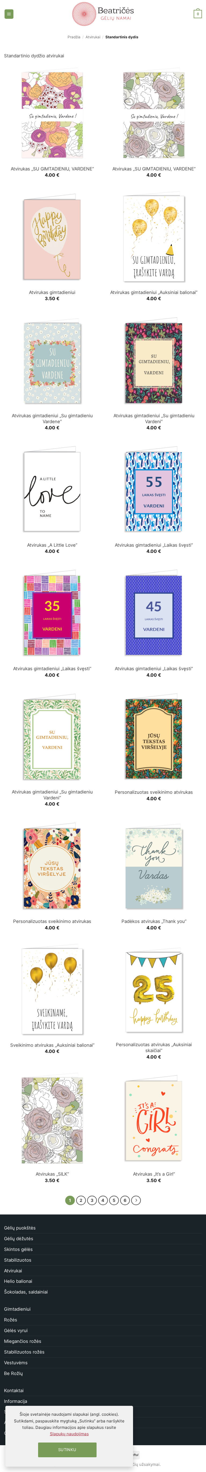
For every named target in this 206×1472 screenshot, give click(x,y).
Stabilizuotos (17, 1260)
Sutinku (67, 1449)
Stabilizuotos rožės (24, 1352)
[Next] (136, 1200)
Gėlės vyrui (16, 1330)
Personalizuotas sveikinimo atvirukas (154, 792)
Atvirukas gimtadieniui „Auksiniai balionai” (153, 292)
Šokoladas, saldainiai (26, 1292)
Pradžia (74, 37)
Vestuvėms (16, 1362)
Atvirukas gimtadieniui (52, 292)
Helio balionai (18, 1281)
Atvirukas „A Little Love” (52, 545)
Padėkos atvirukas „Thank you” (154, 921)
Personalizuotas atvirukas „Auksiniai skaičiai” (154, 1047)
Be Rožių (13, 1373)
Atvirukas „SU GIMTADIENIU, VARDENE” (52, 169)
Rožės (10, 1319)
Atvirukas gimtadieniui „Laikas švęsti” (154, 545)
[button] (9, 13)
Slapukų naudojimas (69, 1433)
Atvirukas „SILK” (52, 1174)
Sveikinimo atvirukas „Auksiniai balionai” (52, 1045)
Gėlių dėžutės (18, 1238)
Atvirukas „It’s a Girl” (154, 1174)
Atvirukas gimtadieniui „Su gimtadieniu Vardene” (52, 418)
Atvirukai (93, 37)
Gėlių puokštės (20, 1228)
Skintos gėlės (18, 1249)
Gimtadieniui (17, 1309)
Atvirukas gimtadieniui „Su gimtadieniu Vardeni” (153, 418)
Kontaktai (14, 1390)
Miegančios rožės (22, 1341)
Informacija (15, 1401)
